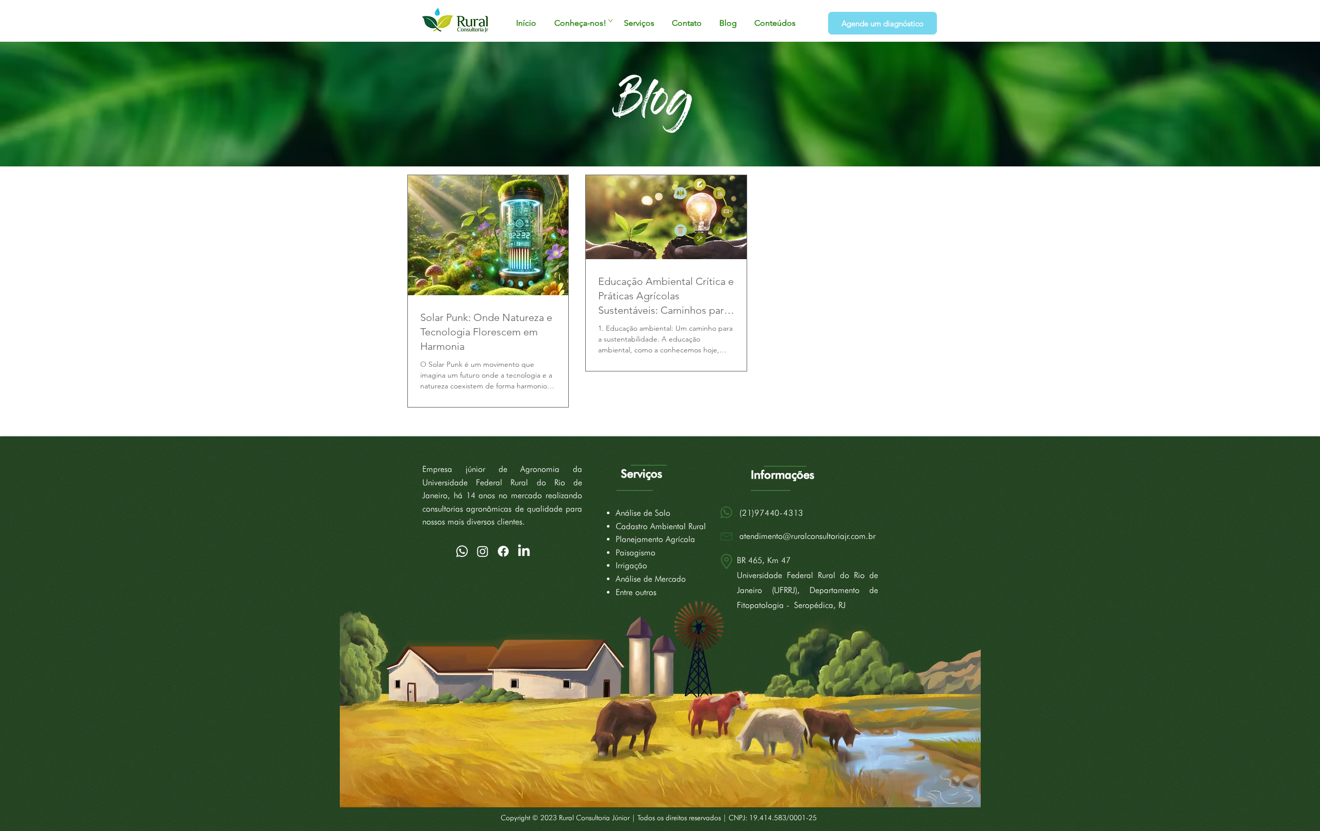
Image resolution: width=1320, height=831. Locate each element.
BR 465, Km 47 (763, 560)
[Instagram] (482, 551)
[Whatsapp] (462, 551)
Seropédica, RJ (820, 605)
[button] (580, 23)
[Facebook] (503, 551)
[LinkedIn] (524, 551)
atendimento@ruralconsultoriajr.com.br (807, 536)
